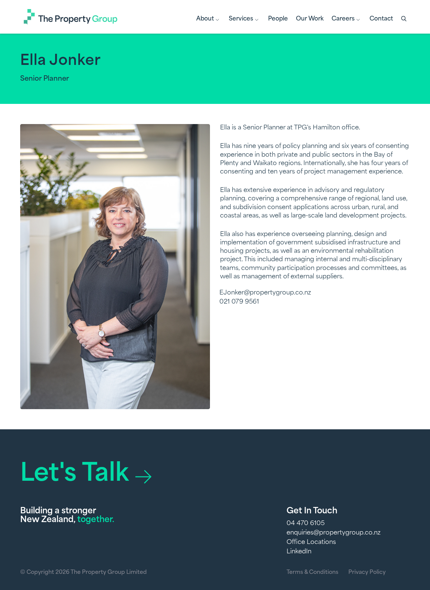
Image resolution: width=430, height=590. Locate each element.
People (278, 19)
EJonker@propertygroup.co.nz (265, 293)
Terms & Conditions (312, 572)
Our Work (310, 19)
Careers (343, 19)
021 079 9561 (239, 302)
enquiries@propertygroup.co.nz (334, 533)
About (205, 19)
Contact (381, 19)
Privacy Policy (367, 572)
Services (241, 19)
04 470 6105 (306, 524)
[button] (404, 19)
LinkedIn (299, 552)
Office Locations (311, 543)
